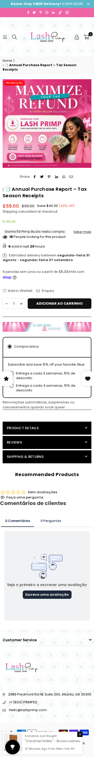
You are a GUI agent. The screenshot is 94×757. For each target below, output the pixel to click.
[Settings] (76, 36)
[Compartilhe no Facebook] (35, 176)
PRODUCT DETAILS (23, 428)
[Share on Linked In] (56, 176)
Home (7, 61)
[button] (86, 36)
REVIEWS (14, 442)
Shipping (10, 211)
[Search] (14, 36)
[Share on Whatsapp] (64, 176)
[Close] (80, 734)
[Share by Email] (71, 176)
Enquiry (47, 290)
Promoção (14, 83)
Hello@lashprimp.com (28, 709)
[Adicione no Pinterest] (49, 176)
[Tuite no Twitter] (42, 176)
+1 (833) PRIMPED (23, 702)
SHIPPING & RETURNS (25, 456)
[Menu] (5, 36)
